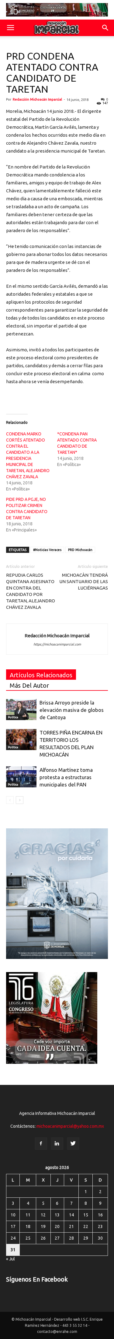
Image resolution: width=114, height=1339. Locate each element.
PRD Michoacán (80, 550)
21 (71, 1226)
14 (71, 1214)
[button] (105, 28)
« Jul (10, 1258)
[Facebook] (41, 1143)
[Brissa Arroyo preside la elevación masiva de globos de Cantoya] (21, 709)
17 (13, 1226)
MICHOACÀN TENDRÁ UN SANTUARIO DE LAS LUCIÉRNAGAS (83, 581)
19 (43, 1226)
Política (13, 717)
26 (43, 1238)
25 (28, 1238)
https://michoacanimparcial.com (57, 644)
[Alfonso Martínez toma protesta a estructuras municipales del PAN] (21, 776)
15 (85, 1214)
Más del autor (29, 685)
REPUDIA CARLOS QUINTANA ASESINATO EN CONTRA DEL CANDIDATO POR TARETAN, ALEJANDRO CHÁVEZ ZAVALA (30, 591)
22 (85, 1226)
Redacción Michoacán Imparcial (37, 99)
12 (43, 1214)
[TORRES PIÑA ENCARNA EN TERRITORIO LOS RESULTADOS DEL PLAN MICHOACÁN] (21, 739)
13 (57, 1214)
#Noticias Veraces (47, 550)
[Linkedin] (57, 1143)
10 (13, 1214)
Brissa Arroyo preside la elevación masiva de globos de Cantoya (72, 710)
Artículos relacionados (41, 675)
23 (100, 1226)
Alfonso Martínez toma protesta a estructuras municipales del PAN (66, 777)
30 (100, 1238)
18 (28, 1226)
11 (28, 1214)
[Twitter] (73, 1143)
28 (71, 1238)
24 (13, 1238)
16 (100, 1214)
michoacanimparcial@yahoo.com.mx (70, 1126)
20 (57, 1226)
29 (85, 1238)
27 (57, 1238)
